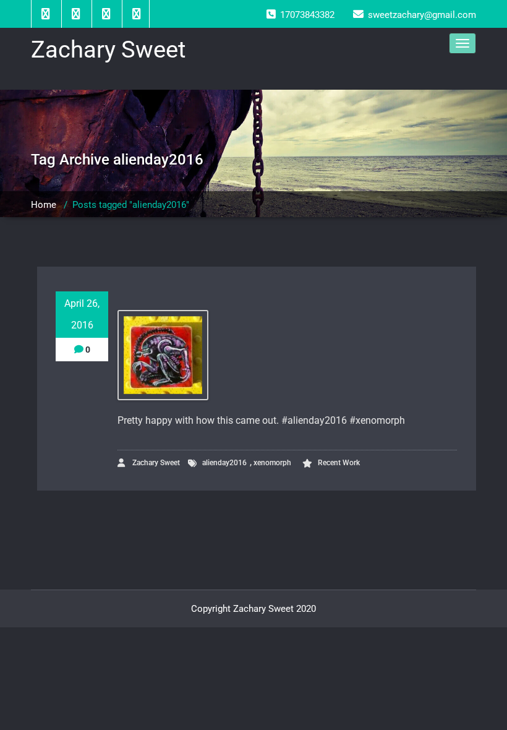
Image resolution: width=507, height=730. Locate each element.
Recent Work (339, 462)
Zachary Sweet (155, 462)
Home (43, 204)
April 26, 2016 (82, 314)
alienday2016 (224, 462)
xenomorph (272, 462)
